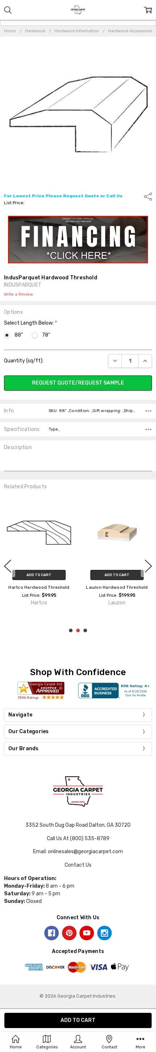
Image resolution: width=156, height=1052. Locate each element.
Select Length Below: (30, 323)
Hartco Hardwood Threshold (38, 587)
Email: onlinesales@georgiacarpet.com (78, 851)
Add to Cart (39, 575)
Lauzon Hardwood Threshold (117, 587)
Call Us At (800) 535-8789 (78, 838)
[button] (78, 240)
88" (18, 335)
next (148, 566)
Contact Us (78, 865)
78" (46, 335)
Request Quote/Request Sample (78, 383)
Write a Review (18, 294)
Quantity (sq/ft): (24, 361)
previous (7, 566)
